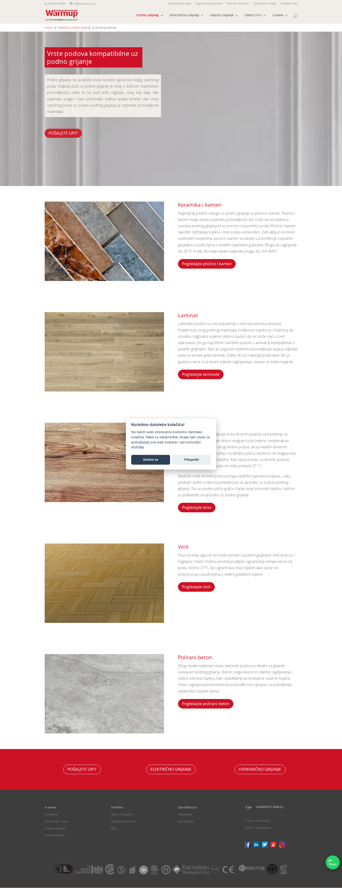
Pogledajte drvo (196, 507)
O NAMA (278, 15)
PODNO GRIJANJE (148, 15)
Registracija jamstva (209, 3)
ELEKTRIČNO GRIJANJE (170, 769)
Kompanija (51, 814)
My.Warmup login (179, 3)
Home (49, 27)
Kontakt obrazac (238, 3)
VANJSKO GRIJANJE (222, 15)
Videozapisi (185, 814)
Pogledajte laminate (200, 374)
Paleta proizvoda (55, 828)
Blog (113, 828)
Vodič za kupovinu (122, 814)
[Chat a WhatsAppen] (333, 862)
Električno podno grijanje (74, 27)
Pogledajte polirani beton (205, 703)
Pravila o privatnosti (257, 821)
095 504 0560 (57, 4)
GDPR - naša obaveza (258, 828)
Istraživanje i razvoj (56, 821)
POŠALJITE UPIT (63, 133)
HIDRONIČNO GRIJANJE (184, 15)
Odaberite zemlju (264, 3)
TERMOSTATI (253, 15)
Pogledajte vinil (196, 586)
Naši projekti (186, 821)
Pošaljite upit (289, 3)
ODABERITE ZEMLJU (269, 807)
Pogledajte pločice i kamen (206, 263)
